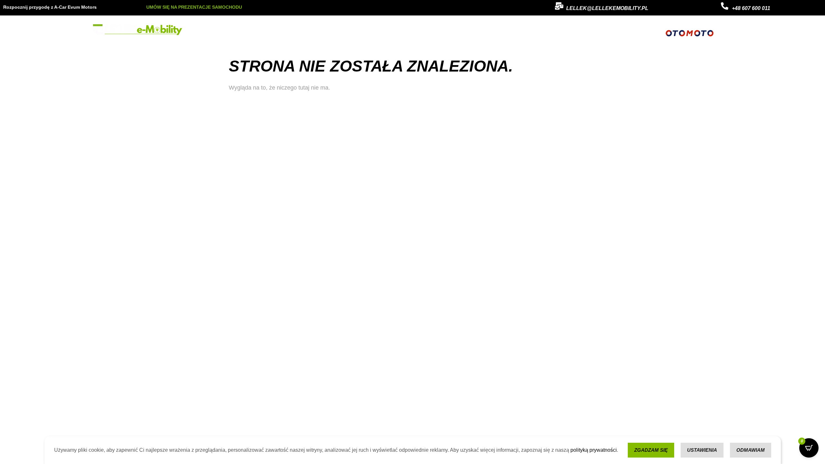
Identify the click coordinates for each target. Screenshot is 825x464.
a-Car (327, 30)
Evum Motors (297, 30)
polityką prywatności (593, 450)
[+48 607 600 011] (724, 6)
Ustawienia (702, 450)
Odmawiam (750, 450)
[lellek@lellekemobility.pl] (559, 6)
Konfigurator (381, 30)
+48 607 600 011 (751, 8)
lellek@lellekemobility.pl (607, 8)
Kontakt (351, 30)
